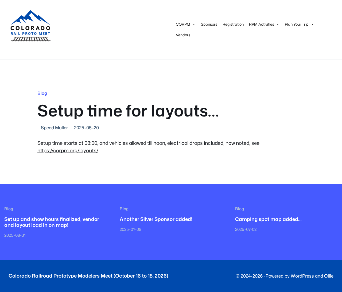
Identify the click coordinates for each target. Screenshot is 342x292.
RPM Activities (261, 24)
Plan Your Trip (297, 24)
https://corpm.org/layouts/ (67, 150)
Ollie (328, 276)
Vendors (183, 34)
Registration (233, 24)
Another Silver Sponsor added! (156, 219)
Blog (42, 93)
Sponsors (209, 24)
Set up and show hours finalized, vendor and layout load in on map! (51, 222)
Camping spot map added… (268, 219)
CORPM (183, 24)
